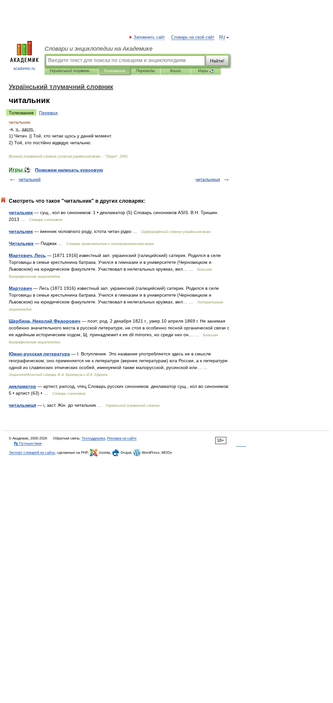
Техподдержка (93, 438)
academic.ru (24, 68)
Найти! (217, 60)
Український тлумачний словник (71, 71)
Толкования (114, 71)
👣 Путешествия (28, 443)
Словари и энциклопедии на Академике (99, 48)
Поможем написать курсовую (69, 170)
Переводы (145, 71)
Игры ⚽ (206, 71)
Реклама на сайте (122, 438)
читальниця (207, 179)
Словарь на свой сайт (192, 37)
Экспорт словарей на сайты (32, 452)
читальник (21, 212)
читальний (30, 179)
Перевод (48, 112)
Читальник (21, 243)
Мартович (20, 288)
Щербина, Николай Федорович (44, 321)
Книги (175, 71)
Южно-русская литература (39, 353)
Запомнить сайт (149, 37)
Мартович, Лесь (27, 255)
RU (222, 37)
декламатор (22, 386)
